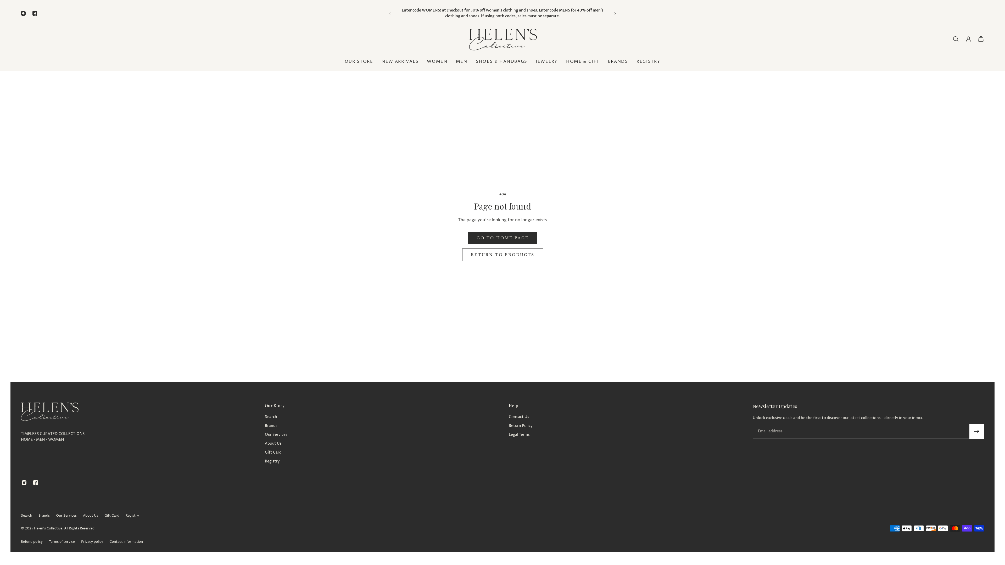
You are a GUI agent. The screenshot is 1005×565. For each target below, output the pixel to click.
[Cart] (981, 39)
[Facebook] (35, 13)
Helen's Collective (48, 528)
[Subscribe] (976, 431)
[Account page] (968, 39)
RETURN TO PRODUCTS (502, 254)
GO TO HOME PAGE (503, 238)
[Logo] (502, 39)
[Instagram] (23, 13)
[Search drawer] (956, 39)
